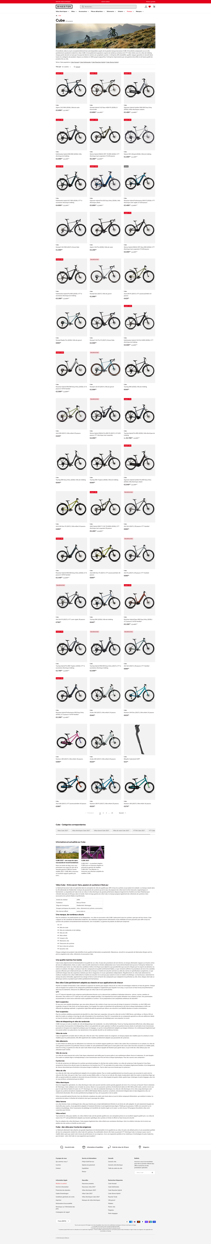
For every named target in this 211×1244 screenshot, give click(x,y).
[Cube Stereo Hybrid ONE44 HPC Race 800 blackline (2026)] (139, 227)
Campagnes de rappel (63, 1212)
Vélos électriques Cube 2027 (81, 830)
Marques (139, 11)
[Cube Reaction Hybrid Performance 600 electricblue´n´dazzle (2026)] (139, 181)
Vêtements (110, 11)
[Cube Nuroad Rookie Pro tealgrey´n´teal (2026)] (71, 320)
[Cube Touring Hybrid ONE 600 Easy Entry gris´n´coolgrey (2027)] (105, 646)
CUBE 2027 (85, 860)
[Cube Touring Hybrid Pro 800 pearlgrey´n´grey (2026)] (139, 414)
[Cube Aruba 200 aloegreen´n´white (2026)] (105, 739)
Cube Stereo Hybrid (112, 62)
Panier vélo (111, 1207)
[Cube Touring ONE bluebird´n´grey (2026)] (105, 600)
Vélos (73, 11)
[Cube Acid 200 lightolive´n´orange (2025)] (71, 414)
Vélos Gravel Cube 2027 (101, 830)
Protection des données (63, 1190)
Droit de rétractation (62, 1187)
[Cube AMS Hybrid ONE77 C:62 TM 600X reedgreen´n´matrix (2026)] (105, 507)
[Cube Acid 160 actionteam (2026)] (71, 784)
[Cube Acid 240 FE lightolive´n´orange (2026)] (139, 274)
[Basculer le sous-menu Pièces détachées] (104, 11)
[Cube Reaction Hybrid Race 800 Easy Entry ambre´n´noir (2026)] (139, 600)
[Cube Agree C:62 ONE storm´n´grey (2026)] (71, 88)
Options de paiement (88, 1165)
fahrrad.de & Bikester (64, 1238)
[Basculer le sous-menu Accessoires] (88, 11)
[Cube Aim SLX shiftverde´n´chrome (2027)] (139, 646)
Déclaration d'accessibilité (64, 1203)
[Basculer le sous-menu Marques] (143, 11)
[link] (89, 813)
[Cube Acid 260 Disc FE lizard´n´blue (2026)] (105, 553)
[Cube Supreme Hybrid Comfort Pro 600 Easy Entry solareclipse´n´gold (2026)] (139, 460)
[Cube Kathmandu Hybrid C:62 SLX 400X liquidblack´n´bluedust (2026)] (139, 320)
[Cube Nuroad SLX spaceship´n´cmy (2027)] (105, 274)
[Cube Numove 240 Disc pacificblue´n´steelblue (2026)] (139, 693)
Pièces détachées (97, 11)
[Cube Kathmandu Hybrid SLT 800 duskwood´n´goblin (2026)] (71, 181)
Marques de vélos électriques (91, 1200)
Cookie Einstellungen (62, 1193)
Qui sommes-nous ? (62, 1161)
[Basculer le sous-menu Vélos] (76, 11)
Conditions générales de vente (65, 1197)
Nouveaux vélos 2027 (89, 1187)
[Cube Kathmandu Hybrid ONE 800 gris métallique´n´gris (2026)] (71, 134)
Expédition (85, 1168)
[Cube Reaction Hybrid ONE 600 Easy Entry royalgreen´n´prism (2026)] (71, 553)
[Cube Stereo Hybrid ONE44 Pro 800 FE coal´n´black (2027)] (105, 414)
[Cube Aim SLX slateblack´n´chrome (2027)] (139, 507)
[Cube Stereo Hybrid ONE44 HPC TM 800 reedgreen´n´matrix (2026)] (105, 134)
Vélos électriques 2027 (89, 1190)
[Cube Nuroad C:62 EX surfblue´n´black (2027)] (105, 367)
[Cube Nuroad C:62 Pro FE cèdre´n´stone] (105, 320)
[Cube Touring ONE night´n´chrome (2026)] (139, 367)
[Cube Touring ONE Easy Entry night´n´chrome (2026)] (71, 460)
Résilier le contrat (61, 1183)
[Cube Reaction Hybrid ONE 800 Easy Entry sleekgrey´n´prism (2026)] (71, 367)
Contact (58, 1168)
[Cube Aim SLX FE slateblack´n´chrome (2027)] (71, 600)
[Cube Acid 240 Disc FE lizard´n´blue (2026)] (71, 507)
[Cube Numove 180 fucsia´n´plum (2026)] (71, 739)
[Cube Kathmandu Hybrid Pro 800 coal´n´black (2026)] (71, 274)
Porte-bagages (113, 1213)
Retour (84, 1171)
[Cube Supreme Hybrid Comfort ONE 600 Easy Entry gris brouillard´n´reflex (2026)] (139, 88)
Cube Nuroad (75, 62)
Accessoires (83, 11)
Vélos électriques (61, 11)
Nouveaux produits (88, 1183)
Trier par (58, 66)
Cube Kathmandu (85, 62)
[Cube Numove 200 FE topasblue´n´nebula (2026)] (105, 784)
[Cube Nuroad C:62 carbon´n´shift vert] (71, 227)
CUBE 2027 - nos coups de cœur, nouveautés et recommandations (67, 861)
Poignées (111, 1210)
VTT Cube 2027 (154, 830)
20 (112, 813)
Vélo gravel (111, 1200)
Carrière (58, 1165)
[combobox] (108, 7)
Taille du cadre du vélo (115, 1168)
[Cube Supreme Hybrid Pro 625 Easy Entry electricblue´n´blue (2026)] (105, 181)
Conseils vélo (112, 1161)
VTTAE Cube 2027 (139, 830)
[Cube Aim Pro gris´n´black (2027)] (139, 553)
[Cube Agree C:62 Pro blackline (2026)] (105, 227)
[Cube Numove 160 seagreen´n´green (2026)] (139, 784)
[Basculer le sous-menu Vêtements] (115, 11)
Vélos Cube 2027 (63, 830)
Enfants (120, 11)
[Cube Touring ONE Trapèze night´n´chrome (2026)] (105, 460)
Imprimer (58, 1200)
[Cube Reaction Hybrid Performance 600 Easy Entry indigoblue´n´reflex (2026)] (71, 693)
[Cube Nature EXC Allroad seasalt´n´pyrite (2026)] (139, 134)
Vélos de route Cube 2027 (121, 830)
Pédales (110, 1203)
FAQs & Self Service (88, 1161)
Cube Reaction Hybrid (98, 62)
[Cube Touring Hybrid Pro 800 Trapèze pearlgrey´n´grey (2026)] (71, 646)
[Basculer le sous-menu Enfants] (124, 11)
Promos (129, 11)
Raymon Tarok (112, 1197)
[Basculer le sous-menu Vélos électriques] (69, 11)
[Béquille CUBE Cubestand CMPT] (139, 739)
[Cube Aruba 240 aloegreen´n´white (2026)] (105, 693)
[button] (149, 6)
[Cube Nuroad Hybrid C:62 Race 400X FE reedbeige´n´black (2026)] (105, 88)
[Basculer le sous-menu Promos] (133, 11)
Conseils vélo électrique (115, 1165)
